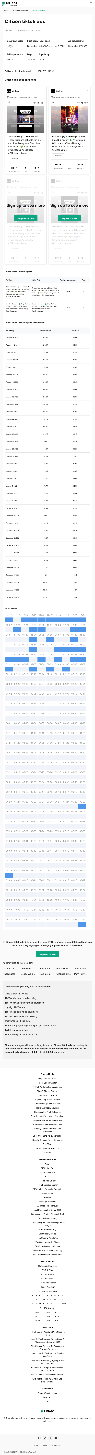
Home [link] (5, 10)
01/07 (57, 1320)
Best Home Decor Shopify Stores (47, 1254)
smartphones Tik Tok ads (17, 1020)
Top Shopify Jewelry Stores (47, 1242)
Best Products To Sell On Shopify (47, 1250)
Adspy (47, 1164)
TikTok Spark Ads (47, 1172)
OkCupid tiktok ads (65, 973)
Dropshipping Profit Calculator (47, 1112)
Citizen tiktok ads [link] (39, 10)
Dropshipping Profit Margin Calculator (47, 1116)
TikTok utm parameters (47, 1082)
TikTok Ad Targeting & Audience (47, 1087)
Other (62, 1303)
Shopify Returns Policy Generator (47, 1135)
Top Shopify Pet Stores (47, 1237)
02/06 (47, 1312)
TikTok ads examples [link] (19, 10)
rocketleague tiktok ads (30, 968)
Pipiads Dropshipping (47, 1218)
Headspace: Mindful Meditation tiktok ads (12, 973)
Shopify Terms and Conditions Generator (47, 1130)
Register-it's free (26, 218)
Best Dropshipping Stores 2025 (47, 1209)
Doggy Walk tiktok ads (30, 973)
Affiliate (47, 1152)
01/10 (57, 1316)
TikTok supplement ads (16, 1029)
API (47, 1401)
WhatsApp (47, 1397)
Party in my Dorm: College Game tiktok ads (83, 973)
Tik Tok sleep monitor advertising (21, 1016)
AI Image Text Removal (47, 1205)
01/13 (47, 1316)
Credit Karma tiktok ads (47, 968)
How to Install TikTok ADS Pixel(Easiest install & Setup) (47, 1380)
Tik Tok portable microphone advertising (24, 1002)
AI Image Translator (47, 1201)
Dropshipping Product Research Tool (47, 1214)
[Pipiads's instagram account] (56, 1438)
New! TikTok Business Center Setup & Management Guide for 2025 (47, 1340)
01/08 (47, 1320)
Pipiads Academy (47, 1286)
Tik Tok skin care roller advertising (21, 1011)
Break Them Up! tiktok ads (65, 968)
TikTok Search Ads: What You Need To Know (47, 1333)
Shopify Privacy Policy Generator (47, 1120)
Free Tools (47, 1144)
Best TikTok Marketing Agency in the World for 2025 (48, 1362)
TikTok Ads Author (47, 1282)
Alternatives (47, 1193)
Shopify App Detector (47, 1095)
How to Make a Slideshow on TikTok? (47, 1374)
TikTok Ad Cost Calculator (47, 1107)
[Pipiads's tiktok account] (50, 1438)
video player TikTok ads (16, 993)
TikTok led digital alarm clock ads (21, 1034)
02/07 (38, 1312)
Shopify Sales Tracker (47, 1078)
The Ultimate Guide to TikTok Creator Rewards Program (47, 1347)
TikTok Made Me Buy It (47, 1229)
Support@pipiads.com (47, 1393)
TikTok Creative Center (47, 1184)
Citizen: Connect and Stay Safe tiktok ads (12, 968)
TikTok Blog (47, 1270)
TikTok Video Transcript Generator (48, 1189)
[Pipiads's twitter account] (45, 1438)
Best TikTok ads (47, 1278)
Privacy (36, 1445)
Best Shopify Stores (47, 1233)
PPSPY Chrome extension (47, 1148)
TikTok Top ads (47, 1274)
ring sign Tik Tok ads (15, 1007)
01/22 (57, 1312)
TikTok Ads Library (47, 1180)
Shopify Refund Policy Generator (47, 1124)
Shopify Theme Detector (47, 1091)
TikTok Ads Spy (47, 1168)
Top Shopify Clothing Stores (47, 1246)
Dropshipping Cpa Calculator (47, 1103)
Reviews (47, 1197)
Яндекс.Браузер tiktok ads (47, 973)
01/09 (38, 1320)
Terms (45, 1445)
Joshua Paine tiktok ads (83, 968)
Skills (47, 1176)
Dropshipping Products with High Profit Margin (48, 1224)
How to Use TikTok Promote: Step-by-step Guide (47, 1355)
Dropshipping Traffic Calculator (47, 1099)
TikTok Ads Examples (47, 1266)
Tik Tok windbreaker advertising (20, 998)
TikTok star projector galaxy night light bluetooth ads (30, 1025)
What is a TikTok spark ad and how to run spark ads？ (47, 1369)
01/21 (38, 1316)
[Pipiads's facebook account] (39, 1438)
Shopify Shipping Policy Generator (47, 1140)
